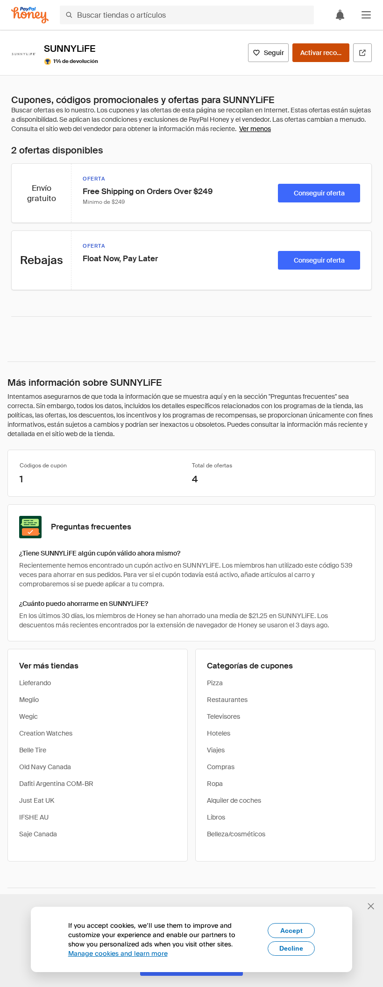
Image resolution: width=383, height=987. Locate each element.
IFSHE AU (34, 817)
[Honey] (30, 15)
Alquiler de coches (234, 800)
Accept (291, 930)
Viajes (216, 750)
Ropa (215, 783)
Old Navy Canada (45, 767)
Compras (220, 767)
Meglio (29, 699)
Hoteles (218, 733)
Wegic (28, 716)
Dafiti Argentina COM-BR (56, 783)
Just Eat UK (36, 800)
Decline (291, 948)
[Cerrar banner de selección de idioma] (371, 906)
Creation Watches (45, 733)
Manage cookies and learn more (118, 953)
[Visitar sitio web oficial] (362, 52)
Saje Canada (38, 834)
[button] (366, 15)
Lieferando (35, 683)
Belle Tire (32, 750)
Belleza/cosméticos (236, 834)
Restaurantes (227, 699)
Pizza (215, 683)
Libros (216, 817)
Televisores (223, 716)
